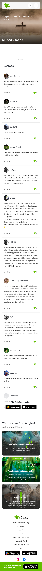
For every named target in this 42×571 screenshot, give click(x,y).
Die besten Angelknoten (21, 544)
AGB (21, 530)
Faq (21, 548)
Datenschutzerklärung (21, 523)
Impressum (21, 526)
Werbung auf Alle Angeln (21, 537)
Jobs (21, 533)
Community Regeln (21, 541)
